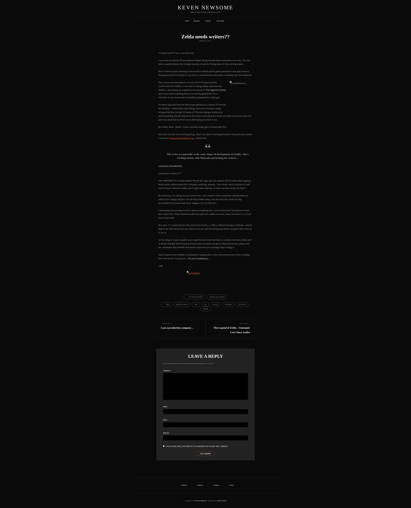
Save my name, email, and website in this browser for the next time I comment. (197, 446)
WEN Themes (222, 501)
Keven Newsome (205, 7)
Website (166, 433)
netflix (215, 304)
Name (165, 407)
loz (205, 304)
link (195, 304)
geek (167, 304)
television (242, 304)
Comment (167, 371)
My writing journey (196, 297)
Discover (220, 21)
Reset (187, 21)
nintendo (228, 304)
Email (166, 420)
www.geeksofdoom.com (182, 138)
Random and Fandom (217, 297)
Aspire (208, 21)
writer (205, 309)
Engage (197, 21)
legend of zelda (182, 304)
